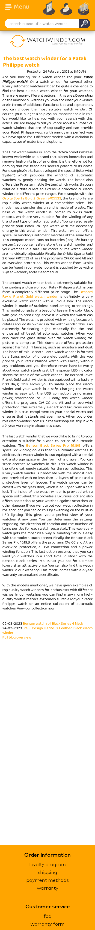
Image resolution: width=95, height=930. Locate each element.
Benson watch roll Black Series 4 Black (53, 624)
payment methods (47, 880)
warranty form (47, 924)
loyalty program (47, 864)
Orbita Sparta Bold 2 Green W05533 (31, 198)
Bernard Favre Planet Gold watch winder (47, 294)
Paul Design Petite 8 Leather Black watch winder (47, 630)
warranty (47, 888)
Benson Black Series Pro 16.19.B (53, 446)
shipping (47, 872)
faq (47, 916)
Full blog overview (16, 637)
